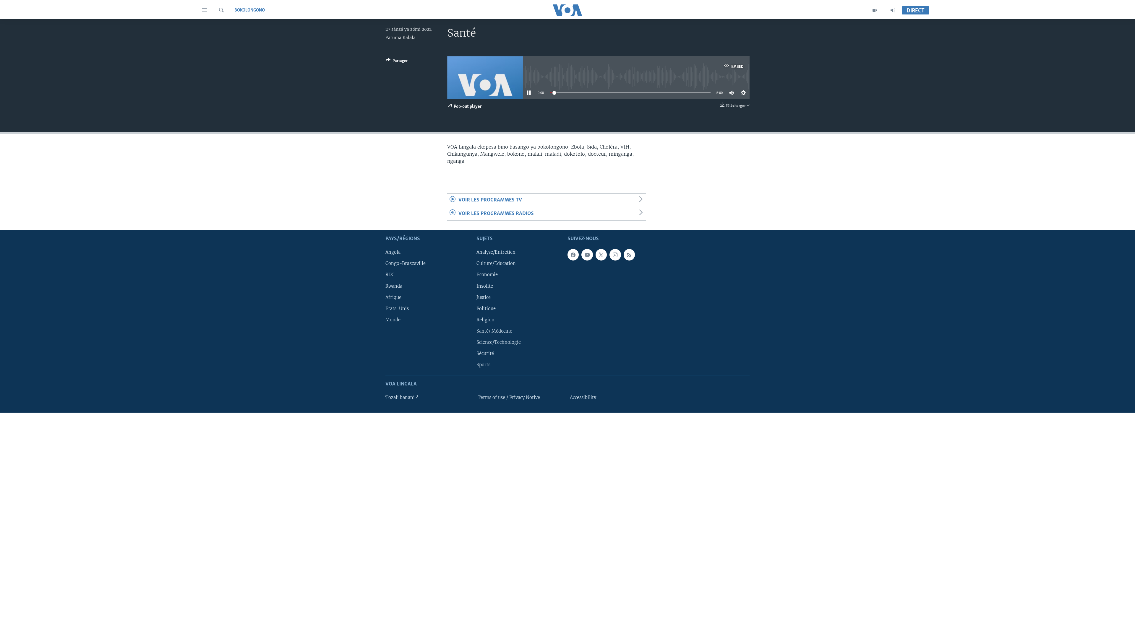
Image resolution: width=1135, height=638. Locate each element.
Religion (485, 320)
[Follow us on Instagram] (615, 254)
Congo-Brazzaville (405, 263)
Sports (483, 364)
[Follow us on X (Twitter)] (601, 254)
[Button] (397, 61)
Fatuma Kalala (400, 37)
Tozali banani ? (401, 397)
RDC (390, 274)
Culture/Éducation (496, 263)
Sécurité (485, 353)
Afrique (393, 297)
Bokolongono (249, 10)
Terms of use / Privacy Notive (509, 397)
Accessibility (583, 397)
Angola (393, 252)
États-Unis (397, 308)
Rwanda (393, 286)
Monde (393, 320)
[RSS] (629, 254)
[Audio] (893, 10)
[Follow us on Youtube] (587, 254)
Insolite (484, 286)
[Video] (875, 10)
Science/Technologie (498, 342)
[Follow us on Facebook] (573, 254)
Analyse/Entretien (495, 252)
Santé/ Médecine (494, 331)
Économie (487, 274)
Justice (483, 297)
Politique (486, 308)
